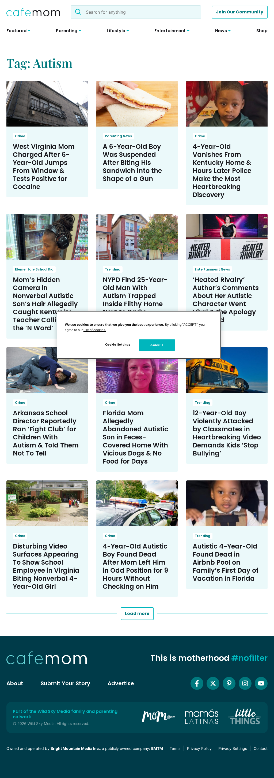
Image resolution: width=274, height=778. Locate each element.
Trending (112, 269)
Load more (137, 613)
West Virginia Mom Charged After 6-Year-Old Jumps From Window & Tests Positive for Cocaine (44, 166)
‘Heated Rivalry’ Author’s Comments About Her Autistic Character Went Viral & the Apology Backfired (226, 299)
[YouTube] (261, 683)
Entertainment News (212, 269)
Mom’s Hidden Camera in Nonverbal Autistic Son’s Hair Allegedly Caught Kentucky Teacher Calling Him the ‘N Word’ (46, 303)
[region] (139, 335)
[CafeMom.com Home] (33, 12)
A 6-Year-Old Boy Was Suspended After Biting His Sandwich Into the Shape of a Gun (132, 162)
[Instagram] (245, 683)
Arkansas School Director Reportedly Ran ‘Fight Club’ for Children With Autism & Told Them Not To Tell (46, 433)
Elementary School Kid (34, 269)
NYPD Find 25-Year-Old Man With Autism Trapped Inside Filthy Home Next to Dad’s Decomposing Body (135, 299)
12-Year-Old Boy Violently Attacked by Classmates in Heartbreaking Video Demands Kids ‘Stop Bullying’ (227, 433)
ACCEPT (156, 345)
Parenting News (118, 136)
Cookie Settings (118, 344)
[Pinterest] (229, 683)
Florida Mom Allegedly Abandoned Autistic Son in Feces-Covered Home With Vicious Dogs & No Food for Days (135, 437)
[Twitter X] (213, 683)
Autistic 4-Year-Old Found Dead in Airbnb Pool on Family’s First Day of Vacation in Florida (225, 562)
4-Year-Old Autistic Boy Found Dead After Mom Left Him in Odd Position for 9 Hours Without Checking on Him (135, 566)
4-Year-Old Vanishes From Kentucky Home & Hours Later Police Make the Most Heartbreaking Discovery (222, 170)
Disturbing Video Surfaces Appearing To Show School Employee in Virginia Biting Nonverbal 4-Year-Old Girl (46, 566)
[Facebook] (197, 683)
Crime (20, 136)
